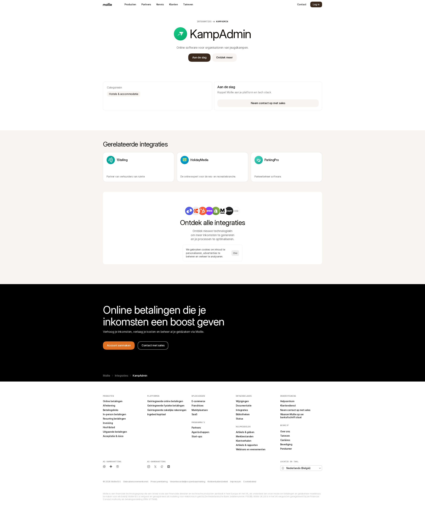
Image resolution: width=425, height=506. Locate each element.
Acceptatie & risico (113, 436)
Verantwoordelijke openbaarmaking (187, 481)
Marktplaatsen (200, 410)
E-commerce (198, 401)
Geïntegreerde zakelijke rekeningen (166, 410)
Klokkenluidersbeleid (218, 481)
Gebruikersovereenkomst (135, 481)
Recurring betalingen (114, 418)
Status (239, 418)
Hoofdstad (109, 427)
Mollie (106, 375)
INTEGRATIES (204, 21)
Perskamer (286, 448)
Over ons (285, 431)
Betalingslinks (110, 410)
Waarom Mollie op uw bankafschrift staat (292, 416)
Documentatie (244, 405)
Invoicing (108, 423)
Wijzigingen (242, 401)
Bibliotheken (243, 414)
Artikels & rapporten (247, 445)
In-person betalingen (114, 414)
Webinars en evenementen (250, 449)
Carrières (285, 440)
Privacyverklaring (159, 481)
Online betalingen (113, 401)
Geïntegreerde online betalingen (165, 401)
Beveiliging (286, 444)
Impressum (235, 481)
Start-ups (197, 436)
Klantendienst (288, 405)
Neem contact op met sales (295, 410)
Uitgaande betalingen (115, 431)
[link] (189, 211)
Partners (196, 427)
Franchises (198, 405)
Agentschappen (200, 432)
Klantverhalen (243, 440)
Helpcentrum (287, 401)
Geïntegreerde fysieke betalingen (165, 405)
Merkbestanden (244, 436)
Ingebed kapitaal (156, 414)
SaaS (194, 414)
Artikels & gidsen (245, 432)
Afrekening (109, 405)
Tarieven (285, 435)
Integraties (121, 375)
